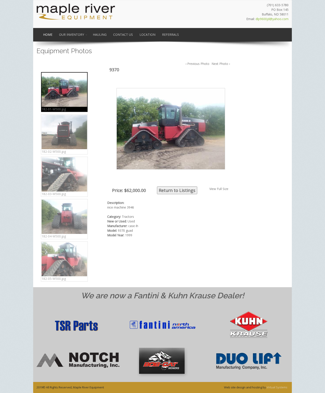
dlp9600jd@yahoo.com (272, 19)
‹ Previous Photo (197, 64)
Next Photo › (221, 64)
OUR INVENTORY (71, 34)
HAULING (100, 34)
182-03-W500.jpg (54, 194)
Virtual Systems (277, 387)
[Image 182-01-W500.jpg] (170, 128)
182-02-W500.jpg (54, 151)
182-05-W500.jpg (54, 278)
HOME (47, 34)
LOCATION (147, 34)
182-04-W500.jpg (54, 236)
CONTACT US (123, 34)
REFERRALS (170, 34)
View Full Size (218, 189)
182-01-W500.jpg (54, 109)
